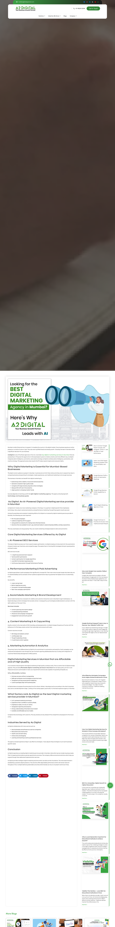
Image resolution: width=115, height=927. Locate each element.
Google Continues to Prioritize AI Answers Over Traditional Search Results (101, 521)
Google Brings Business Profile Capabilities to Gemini (100, 492)
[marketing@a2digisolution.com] (17, 2)
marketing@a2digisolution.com (26, 2)
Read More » (84, 584)
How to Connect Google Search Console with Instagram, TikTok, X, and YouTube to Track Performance (101, 449)
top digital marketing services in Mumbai (55, 455)
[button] (13, 775)
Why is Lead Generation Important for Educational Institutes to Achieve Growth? (94, 838)
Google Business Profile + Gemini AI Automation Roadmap (101, 477)
